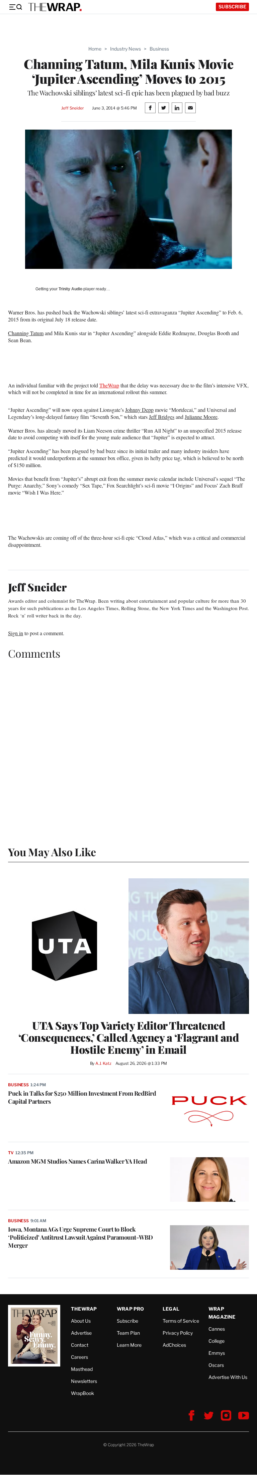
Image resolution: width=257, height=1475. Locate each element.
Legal (171, 1309)
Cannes (216, 1329)
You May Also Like (52, 851)
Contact (79, 1345)
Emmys (216, 1353)
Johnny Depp (139, 409)
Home (94, 49)
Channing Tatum (26, 333)
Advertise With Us (227, 1377)
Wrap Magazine (222, 1313)
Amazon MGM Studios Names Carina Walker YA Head (77, 1161)
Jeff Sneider (72, 107)
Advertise (81, 1333)
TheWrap (109, 385)
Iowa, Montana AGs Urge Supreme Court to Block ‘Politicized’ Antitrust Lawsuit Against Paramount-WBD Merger (80, 1237)
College (216, 1341)
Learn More (129, 1345)
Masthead (82, 1369)
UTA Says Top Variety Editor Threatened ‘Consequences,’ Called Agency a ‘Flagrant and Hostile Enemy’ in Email (128, 1037)
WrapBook (82, 1393)
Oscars (216, 1365)
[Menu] (15, 7)
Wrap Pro (130, 1309)
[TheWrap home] (55, 7)
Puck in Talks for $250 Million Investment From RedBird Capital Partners (82, 1097)
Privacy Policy (178, 1333)
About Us (81, 1321)
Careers (79, 1357)
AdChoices (174, 1345)
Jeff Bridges (161, 416)
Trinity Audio (70, 289)
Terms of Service (181, 1321)
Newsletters (84, 1381)
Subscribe (232, 6)
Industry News (125, 49)
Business (159, 49)
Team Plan (128, 1333)
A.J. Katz (103, 1063)
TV (11, 1152)
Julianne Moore (201, 416)
